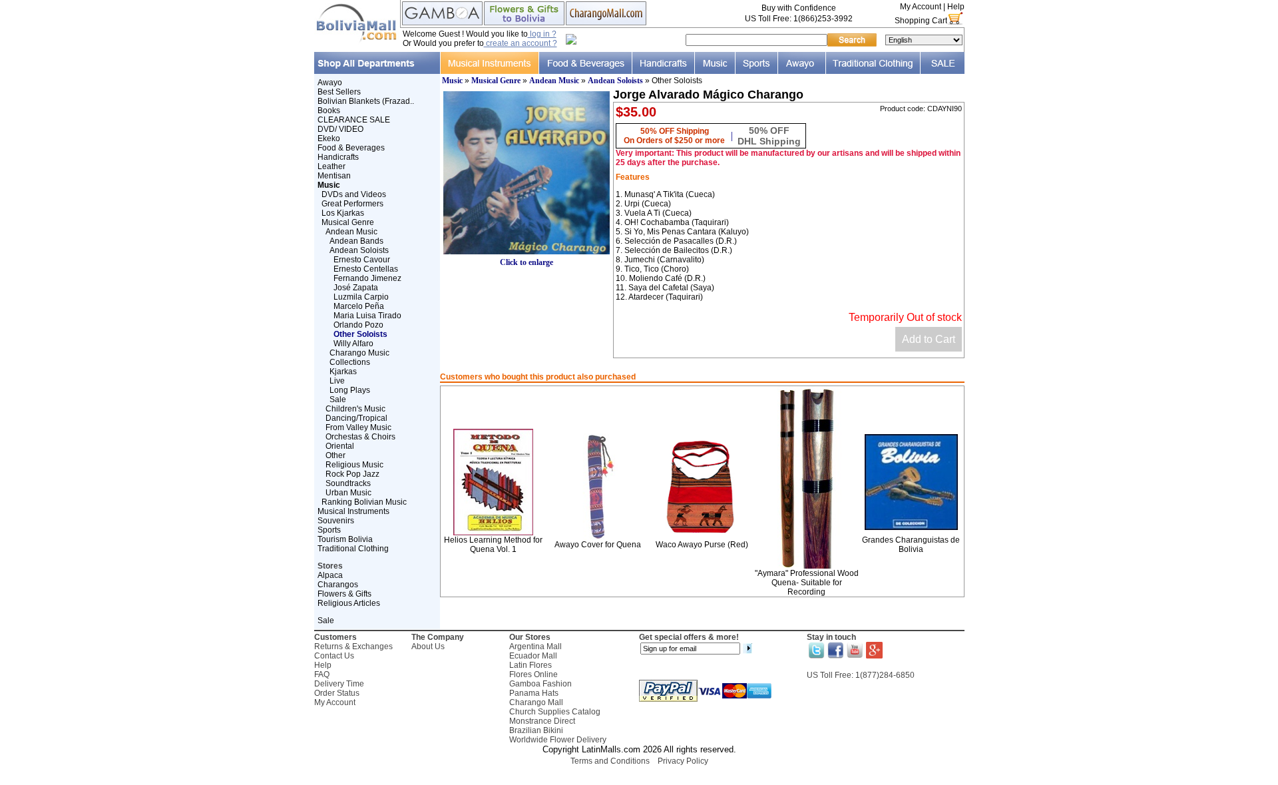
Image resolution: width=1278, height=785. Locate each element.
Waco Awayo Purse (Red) (702, 544)
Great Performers (352, 203)
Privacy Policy (683, 761)
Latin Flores (530, 665)
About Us (428, 646)
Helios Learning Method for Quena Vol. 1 (493, 544)
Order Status (336, 693)
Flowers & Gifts (344, 594)
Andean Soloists (359, 250)
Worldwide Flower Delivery (557, 739)
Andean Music (351, 231)
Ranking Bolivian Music (364, 502)
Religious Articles (349, 603)
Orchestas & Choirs (360, 436)
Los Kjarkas (342, 213)
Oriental (339, 446)
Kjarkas (343, 371)
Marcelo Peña (358, 306)
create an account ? (520, 43)
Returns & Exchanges (353, 646)
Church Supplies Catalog (554, 711)
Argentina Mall (535, 646)
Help (955, 6)
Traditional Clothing (353, 548)
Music (452, 80)
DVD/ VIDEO (340, 129)
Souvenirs (336, 520)
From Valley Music (358, 427)
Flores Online (533, 674)
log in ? (542, 34)
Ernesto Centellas (365, 269)
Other (335, 455)
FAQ (321, 674)
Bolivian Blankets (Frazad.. (366, 101)
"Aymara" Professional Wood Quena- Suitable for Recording (807, 583)
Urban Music (348, 492)
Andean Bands (356, 241)
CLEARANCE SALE (354, 120)
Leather (331, 166)
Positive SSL (639, 778)
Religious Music (354, 464)
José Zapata (355, 287)
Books (329, 110)
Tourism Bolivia (345, 539)
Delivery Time (339, 683)
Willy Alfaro (353, 343)
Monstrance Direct (542, 721)
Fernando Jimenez (367, 278)
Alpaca (330, 575)
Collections (349, 362)
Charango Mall (536, 702)
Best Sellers (339, 92)
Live (337, 381)
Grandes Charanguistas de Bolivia (911, 544)
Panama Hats (533, 693)
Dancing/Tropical (356, 418)
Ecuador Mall (533, 655)
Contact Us (334, 655)
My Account (920, 6)
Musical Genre (347, 222)
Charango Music (359, 353)
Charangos (338, 584)
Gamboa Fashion (540, 683)
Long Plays (349, 390)
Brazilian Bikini (536, 730)
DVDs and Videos (353, 194)
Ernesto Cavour (361, 259)
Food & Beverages (351, 147)
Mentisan (334, 175)
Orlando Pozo (358, 325)
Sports (329, 530)
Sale (337, 399)
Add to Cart (928, 339)
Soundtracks (348, 483)
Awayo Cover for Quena (597, 544)
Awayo (330, 82)
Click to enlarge (526, 262)
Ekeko (329, 138)
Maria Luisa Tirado (367, 315)
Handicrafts (338, 157)
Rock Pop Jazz (352, 474)
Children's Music (355, 408)
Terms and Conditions (610, 761)
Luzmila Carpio (361, 297)
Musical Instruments (353, 511)
